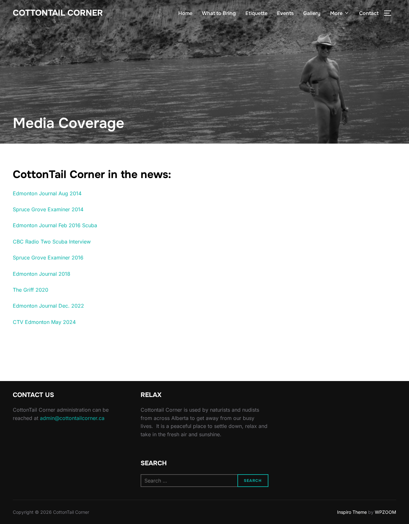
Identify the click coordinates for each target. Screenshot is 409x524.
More (336, 13)
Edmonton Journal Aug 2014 (47, 193)
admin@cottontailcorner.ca (72, 418)
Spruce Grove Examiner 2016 (48, 257)
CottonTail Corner (58, 13)
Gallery (311, 13)
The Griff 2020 (30, 290)
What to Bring (219, 13)
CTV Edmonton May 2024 (44, 322)
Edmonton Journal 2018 (41, 274)
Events (285, 13)
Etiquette (256, 13)
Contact (369, 13)
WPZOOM (385, 512)
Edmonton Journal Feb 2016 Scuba (55, 225)
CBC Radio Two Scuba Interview (52, 241)
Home (185, 13)
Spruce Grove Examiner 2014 (48, 209)
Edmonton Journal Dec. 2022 (48, 306)
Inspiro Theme (352, 512)
